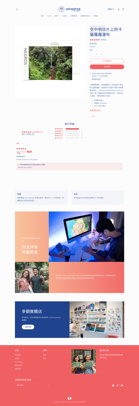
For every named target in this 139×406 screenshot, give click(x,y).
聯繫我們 (18, 369)
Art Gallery (19, 362)
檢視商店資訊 (96, 79)
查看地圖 (28, 327)
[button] (17, 9)
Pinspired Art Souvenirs (66, 402)
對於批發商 (18, 365)
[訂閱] (48, 385)
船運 (44, 355)
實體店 (17, 358)
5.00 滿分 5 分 (37, 132)
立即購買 (107, 67)
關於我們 (18, 355)
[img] (21, 149)
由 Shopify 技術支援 (79, 402)
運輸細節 (93, 110)
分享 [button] (93, 116)
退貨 (99, 110)
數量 (91, 50)
